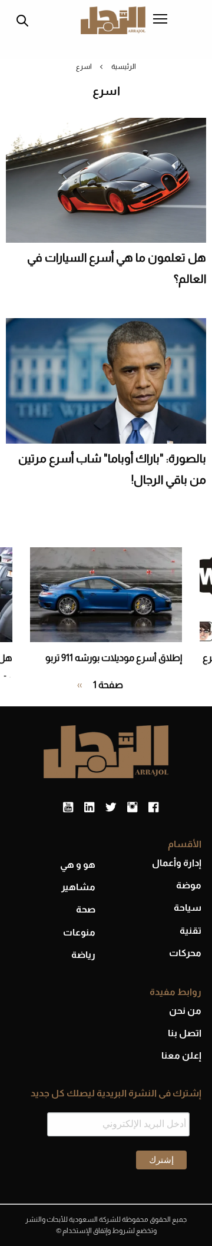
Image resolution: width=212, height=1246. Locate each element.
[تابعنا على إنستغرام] (132, 807)
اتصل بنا (184, 1033)
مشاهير (78, 887)
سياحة (187, 908)
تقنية (190, 931)
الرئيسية (123, 66)
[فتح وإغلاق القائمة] (160, 20)
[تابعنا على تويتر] (110, 807)
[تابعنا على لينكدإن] (89, 807)
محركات (185, 953)
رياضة (83, 955)
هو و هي (77, 865)
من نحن (185, 1011)
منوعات (79, 932)
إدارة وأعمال (176, 863)
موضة (188, 885)
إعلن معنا (181, 1055)
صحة (85, 909)
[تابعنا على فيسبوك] (153, 807)
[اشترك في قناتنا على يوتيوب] (68, 807)
